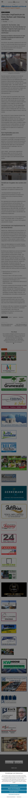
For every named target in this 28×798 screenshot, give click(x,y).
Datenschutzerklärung (11, 796)
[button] (14, 785)
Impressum (19, 796)
